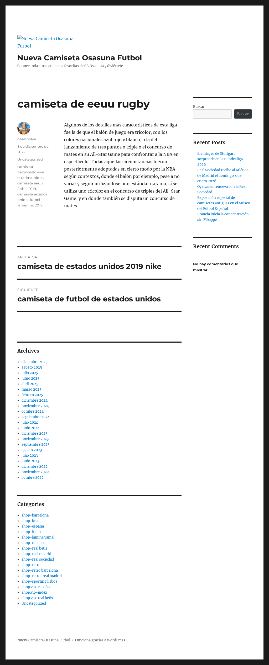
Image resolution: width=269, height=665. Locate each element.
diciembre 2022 (35, 466)
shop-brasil (32, 521)
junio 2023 (30, 461)
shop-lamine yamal (38, 537)
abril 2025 (30, 384)
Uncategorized (30, 159)
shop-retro (31, 565)
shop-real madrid (36, 554)
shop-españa (33, 526)
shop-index (32, 532)
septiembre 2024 (36, 417)
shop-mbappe (33, 543)
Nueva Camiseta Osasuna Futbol (79, 57)
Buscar (199, 106)
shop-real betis (34, 548)
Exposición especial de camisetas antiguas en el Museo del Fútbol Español (223, 203)
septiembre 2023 (35, 444)
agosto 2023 (32, 450)
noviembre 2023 (35, 439)
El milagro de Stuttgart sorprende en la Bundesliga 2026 (220, 159)
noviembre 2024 (35, 406)
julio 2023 (30, 455)
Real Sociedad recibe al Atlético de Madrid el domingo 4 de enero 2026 (223, 175)
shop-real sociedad (38, 559)
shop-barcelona (35, 515)
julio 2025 (30, 373)
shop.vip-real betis (37, 598)
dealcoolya (26, 139)
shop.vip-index (34, 592)
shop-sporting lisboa (39, 581)
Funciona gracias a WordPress (100, 640)
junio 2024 (30, 428)
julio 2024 (30, 422)
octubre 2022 (33, 477)
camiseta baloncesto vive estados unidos (30, 172)
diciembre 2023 (34, 433)
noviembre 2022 (35, 472)
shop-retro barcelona (40, 570)
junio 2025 (30, 378)
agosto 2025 (32, 367)
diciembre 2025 (35, 362)
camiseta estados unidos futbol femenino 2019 (32, 199)
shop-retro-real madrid (42, 576)
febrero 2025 (32, 395)
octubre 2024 (33, 411)
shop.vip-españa (36, 587)
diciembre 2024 (35, 400)
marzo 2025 (32, 389)
